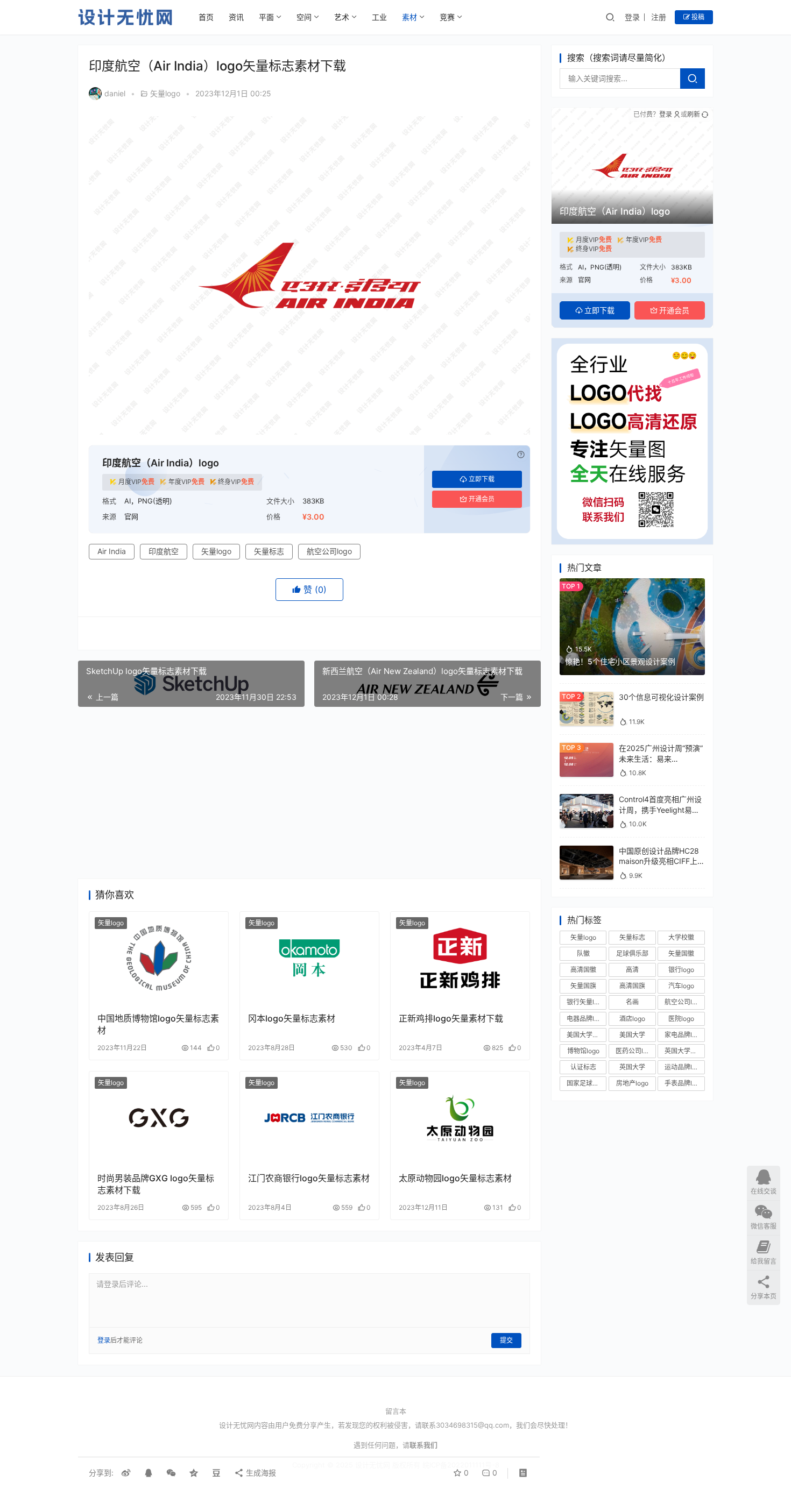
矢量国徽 (681, 953)
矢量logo (165, 93)
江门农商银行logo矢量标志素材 (309, 1178)
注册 (658, 17)
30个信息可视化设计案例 (661, 696)
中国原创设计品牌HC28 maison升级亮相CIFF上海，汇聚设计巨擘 (659, 861)
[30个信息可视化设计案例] (586, 696)
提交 (506, 1340)
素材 (409, 17)
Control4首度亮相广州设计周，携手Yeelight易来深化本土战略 (660, 810)
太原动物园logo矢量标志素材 (455, 1178)
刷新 (693, 114)
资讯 (236, 17)
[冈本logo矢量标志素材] (309, 958)
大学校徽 (681, 937)
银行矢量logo (586, 1002)
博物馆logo (583, 1051)
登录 (632, 17)
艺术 (341, 17)
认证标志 (583, 1067)
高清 (632, 970)
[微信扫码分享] (171, 1473)
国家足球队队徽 (586, 1083)
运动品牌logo (684, 1067)
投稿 (697, 17)
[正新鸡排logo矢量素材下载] (460, 958)
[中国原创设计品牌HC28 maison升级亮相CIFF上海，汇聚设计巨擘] (586, 850)
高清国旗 (632, 986)
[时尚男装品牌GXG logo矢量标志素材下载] (158, 1118)
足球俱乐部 (632, 953)
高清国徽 (583, 970)
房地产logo (632, 1083)
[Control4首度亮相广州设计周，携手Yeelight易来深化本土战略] (586, 799)
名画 (632, 1002)
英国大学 (632, 1067)
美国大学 (632, 1035)
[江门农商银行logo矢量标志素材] (309, 1118)
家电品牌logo (684, 1035)
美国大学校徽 (586, 1035)
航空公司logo (329, 551)
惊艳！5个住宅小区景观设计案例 (620, 661)
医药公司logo (635, 1051)
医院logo (681, 1019)
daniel (114, 93)
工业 (379, 17)
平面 (266, 17)
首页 (206, 17)
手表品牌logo (684, 1083)
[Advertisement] (309, 793)
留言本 (395, 1411)
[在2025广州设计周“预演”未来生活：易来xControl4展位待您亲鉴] (586, 748)
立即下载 (482, 479)
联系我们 (423, 1445)
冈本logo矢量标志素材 (291, 1018)
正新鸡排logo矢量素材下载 (451, 1018)
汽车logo (681, 986)
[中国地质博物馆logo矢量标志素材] (158, 958)
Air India (111, 551)
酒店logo (632, 1019)
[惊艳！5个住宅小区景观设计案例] (632, 583)
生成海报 (260, 1472)
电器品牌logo (586, 1019)
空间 (304, 17)
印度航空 (164, 551)
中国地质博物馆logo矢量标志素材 (158, 1024)
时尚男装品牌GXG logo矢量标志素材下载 (155, 1184)
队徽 (583, 953)
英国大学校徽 (684, 1051)
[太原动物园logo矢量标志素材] (460, 1118)
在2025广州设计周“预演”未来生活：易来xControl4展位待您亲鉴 (661, 758)
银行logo (681, 970)
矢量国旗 (583, 986)
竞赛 (447, 17)
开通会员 (482, 499)
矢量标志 (269, 551)
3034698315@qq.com (472, 1425)
